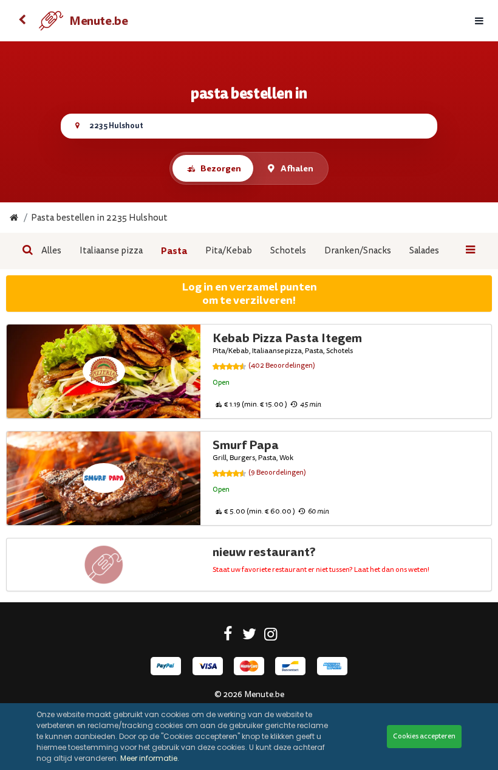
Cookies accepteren (424, 736)
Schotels (288, 250)
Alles (51, 250)
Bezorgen (220, 168)
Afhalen (297, 168)
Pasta (174, 251)
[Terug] (22, 21)
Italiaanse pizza (111, 250)
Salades (424, 250)
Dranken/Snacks (357, 250)
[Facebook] (228, 636)
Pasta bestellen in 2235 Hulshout (99, 217)
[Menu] (479, 21)
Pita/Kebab (228, 250)
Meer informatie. (149, 758)
